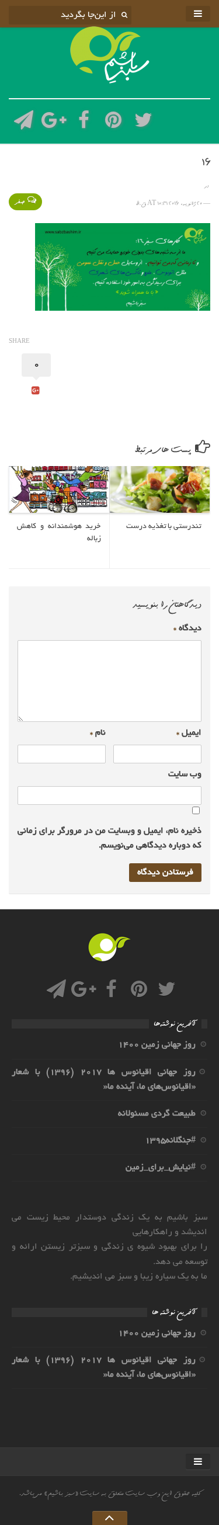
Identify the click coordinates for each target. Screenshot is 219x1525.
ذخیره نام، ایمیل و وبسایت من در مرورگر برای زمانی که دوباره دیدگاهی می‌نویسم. (109, 838)
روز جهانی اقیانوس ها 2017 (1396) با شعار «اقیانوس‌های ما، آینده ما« (104, 1080)
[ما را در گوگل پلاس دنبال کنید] (53, 123)
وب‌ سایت (184, 774)
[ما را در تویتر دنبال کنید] (143, 123)
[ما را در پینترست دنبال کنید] (114, 123)
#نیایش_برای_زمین (161, 1167)
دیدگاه (187, 628)
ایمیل (188, 733)
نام (98, 733)
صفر (20, 201)
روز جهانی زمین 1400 (157, 1045)
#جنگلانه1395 (170, 1140)
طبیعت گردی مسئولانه (157, 1113)
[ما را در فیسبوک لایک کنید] (84, 123)
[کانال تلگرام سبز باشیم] (24, 123)
